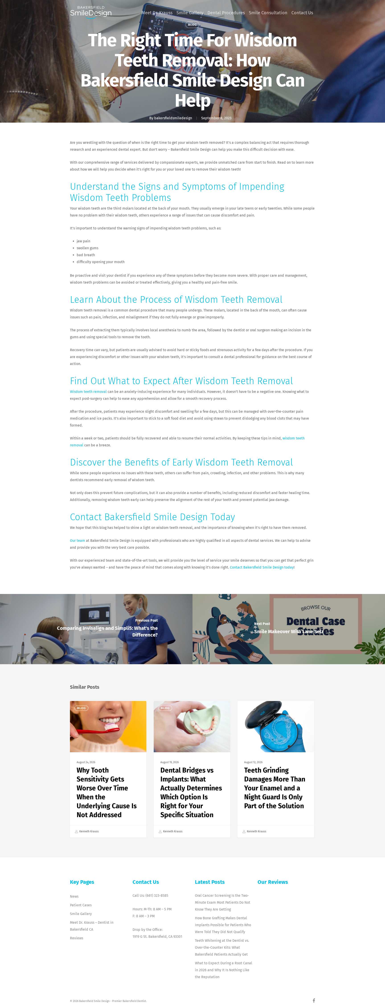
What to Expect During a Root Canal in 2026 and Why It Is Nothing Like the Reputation (223, 970)
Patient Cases (81, 905)
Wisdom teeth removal (88, 392)
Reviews (76, 938)
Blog (81, 708)
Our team (77, 540)
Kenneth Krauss (89, 831)
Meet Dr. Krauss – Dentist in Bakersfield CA (91, 926)
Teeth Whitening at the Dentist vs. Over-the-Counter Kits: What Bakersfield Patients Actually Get (222, 947)
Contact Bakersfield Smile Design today (262, 567)
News (74, 896)
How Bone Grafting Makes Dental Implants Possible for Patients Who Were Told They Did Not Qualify (223, 925)
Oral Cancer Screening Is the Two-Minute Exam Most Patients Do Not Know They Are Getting (222, 902)
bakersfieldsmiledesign (173, 118)
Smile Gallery (81, 914)
